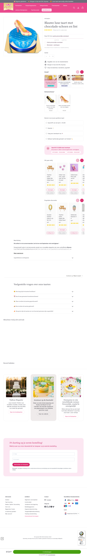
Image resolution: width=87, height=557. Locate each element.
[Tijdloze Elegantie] (16, 387)
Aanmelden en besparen (21, 464)
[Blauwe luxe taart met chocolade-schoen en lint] (9, 338)
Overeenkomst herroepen (31, 516)
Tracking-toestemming (31, 513)
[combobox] (74, 276)
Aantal (46, 52)
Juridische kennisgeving (31, 504)
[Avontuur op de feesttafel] (43, 387)
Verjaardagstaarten (30, 5)
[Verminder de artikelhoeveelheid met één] (46, 56)
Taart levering (8, 502)
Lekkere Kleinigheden (21, 10)
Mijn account (8, 513)
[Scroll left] (77, 160)
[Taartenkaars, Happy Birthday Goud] (50, 175)
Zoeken (7, 499)
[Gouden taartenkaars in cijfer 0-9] (50, 216)
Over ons (7, 506)
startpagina (47, 18)
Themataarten (55, 5)
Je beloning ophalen (10, 511)
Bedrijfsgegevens (29, 506)
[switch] (81, 543)
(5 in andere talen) (63, 30)
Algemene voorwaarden (31, 499)
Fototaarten (18, 5)
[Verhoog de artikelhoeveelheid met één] (53, 56)
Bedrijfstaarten (47, 10)
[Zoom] (22, 36)
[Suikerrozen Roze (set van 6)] (74, 175)
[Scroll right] (82, 160)
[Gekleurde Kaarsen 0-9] (74, 215)
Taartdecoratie (35, 10)
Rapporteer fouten (10, 509)
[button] (2, 538)
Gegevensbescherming (31, 509)
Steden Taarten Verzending (12, 504)
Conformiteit (28, 502)
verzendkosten (51, 554)
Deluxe (65, 5)
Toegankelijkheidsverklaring (32, 511)
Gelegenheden (44, 5)
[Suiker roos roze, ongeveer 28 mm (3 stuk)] (62, 175)
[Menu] (84, 532)
